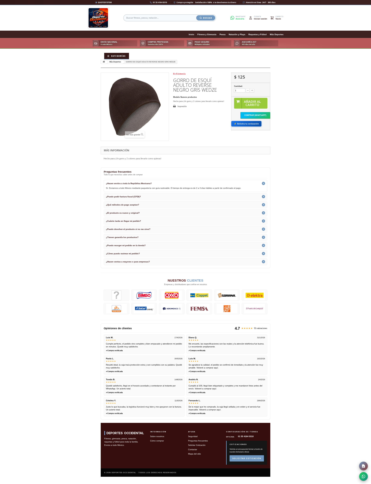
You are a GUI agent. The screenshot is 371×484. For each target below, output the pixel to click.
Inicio (191, 34)
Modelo (176, 97)
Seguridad (193, 436)
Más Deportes (276, 34)
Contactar (192, 449)
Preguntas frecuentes (198, 441)
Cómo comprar (157, 441)
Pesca (222, 34)
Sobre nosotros (157, 436)
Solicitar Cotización (196, 445)
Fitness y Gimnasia (206, 34)
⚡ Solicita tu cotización (246, 124)
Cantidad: (238, 86)
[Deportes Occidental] (98, 18)
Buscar (207, 17)
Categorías (116, 55)
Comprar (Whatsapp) (255, 115)
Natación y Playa (237, 34)
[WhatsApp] (363, 476)
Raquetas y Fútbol (257, 34)
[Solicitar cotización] (363, 466)
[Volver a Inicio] (104, 62)
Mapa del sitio (194, 454)
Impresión (182, 106)
